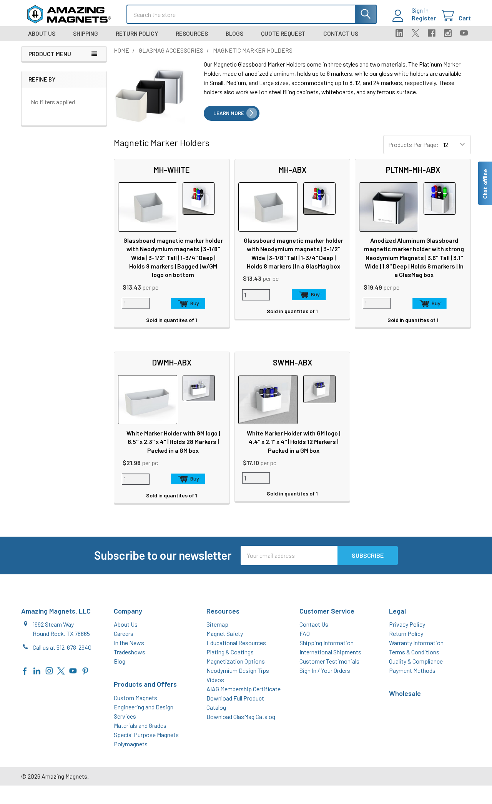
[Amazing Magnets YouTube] (73, 670)
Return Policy (137, 33)
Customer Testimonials (329, 661)
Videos (215, 679)
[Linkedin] (399, 33)
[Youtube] (464, 33)
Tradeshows (129, 652)
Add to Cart (188, 303)
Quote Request (283, 33)
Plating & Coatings (230, 652)
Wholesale (405, 693)
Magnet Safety (224, 633)
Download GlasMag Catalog (240, 716)
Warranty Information (416, 642)
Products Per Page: (413, 144)
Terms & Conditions (414, 652)
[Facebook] (432, 33)
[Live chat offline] (484, 183)
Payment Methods (412, 670)
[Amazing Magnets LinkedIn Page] (37, 670)
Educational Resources (236, 642)
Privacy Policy (407, 624)
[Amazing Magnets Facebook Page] (25, 670)
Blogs (234, 33)
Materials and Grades (140, 725)
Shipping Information (326, 642)
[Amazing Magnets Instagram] (49, 670)
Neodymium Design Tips (237, 670)
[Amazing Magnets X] (61, 670)
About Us (41, 33)
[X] (415, 33)
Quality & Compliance (416, 661)
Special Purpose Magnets (146, 734)
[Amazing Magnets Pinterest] (85, 670)
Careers (123, 633)
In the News (129, 642)
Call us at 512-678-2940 (62, 647)
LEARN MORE (228, 113)
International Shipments (330, 652)
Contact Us (340, 33)
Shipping (85, 33)
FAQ (304, 633)
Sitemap (217, 624)
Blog (119, 661)
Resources (192, 33)
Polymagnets (131, 743)
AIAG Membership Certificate (243, 688)
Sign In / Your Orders (324, 670)
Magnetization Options (235, 661)
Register (424, 18)
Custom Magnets (135, 697)
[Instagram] (448, 33)
